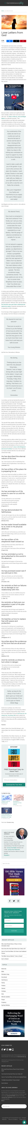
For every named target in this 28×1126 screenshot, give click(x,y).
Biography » (7, 855)
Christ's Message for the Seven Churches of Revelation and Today (6, 816)
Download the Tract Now (14, 785)
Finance (3, 985)
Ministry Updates (5, 996)
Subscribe (14, 930)
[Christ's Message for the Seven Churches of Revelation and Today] (6, 811)
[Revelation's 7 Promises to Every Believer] (18, 798)
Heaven (3, 988)
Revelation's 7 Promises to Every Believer (17, 803)
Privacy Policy (23, 1119)
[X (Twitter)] (16, 41)
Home (2, 10)
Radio (12, 847)
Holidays (3, 991)
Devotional (4, 977)
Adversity (3, 968)
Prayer (3, 999)
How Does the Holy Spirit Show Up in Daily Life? (13, 948)
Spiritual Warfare (5, 1005)
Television (13, 849)
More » (2, 1100)
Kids (2, 994)
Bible (2, 971)
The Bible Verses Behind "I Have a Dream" (11, 956)
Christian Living (10, 822)
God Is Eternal (4, 959)
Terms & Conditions (13, 1119)
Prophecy (3, 1002)
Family (3, 982)
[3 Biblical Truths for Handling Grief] (6, 798)
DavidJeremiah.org (21, 1056)
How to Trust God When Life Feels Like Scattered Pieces (13, 1077)
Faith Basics (4, 980)
